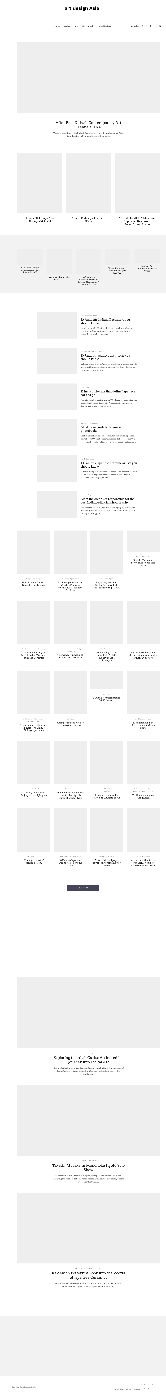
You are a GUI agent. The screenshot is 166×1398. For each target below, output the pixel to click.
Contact (137, 1389)
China (28, 789)
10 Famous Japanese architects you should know (105, 357)
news (57, 26)
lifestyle (107, 791)
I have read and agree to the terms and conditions (56, 1359)
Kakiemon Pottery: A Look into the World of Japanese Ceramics (33, 655)
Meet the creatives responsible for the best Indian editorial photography (108, 500)
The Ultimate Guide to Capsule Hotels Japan (34, 583)
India (95, 315)
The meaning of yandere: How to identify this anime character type (70, 795)
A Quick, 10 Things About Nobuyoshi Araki (39, 219)
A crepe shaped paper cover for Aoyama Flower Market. (107, 863)
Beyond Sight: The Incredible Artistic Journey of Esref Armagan (107, 656)
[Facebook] (142, 25)
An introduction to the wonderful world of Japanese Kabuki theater (143, 863)
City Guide (35, 789)
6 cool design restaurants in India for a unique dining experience (34, 728)
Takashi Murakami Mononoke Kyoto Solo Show (117, 270)
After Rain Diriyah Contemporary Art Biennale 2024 (88, 124)
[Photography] (46, 935)
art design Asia (82, 8)
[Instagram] (146, 25)
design (67, 26)
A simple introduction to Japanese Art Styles (70, 724)
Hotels (34, 579)
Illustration (88, 315)
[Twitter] (145, 1384)
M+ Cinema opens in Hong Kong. (143, 796)
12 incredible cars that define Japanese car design (108, 393)
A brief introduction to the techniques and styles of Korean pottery (143, 655)
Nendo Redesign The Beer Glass (88, 219)
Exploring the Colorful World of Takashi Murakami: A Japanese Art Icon (88, 280)
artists (87, 118)
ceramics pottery (36, 649)
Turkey (111, 649)
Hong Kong (145, 791)
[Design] (120, 954)
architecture (105, 26)
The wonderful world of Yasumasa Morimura (70, 656)
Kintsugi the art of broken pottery (34, 861)
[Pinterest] (151, 25)
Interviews (84, 423)
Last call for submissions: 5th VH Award (147, 268)
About (128, 1389)
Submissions (119, 1389)
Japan (100, 351)
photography (88, 26)
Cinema (144, 789)
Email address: (49, 1345)
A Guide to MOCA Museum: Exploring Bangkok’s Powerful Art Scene (137, 221)
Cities (35, 719)
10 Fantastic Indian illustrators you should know (105, 321)
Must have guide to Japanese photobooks (101, 429)
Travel (37, 721)
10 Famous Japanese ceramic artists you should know (109, 464)
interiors (94, 351)
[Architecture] (120, 916)
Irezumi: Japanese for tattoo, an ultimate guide (106, 796)
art (76, 26)
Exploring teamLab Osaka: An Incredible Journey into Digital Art (107, 585)
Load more (83, 888)
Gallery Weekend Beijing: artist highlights (34, 794)
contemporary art (71, 649)
